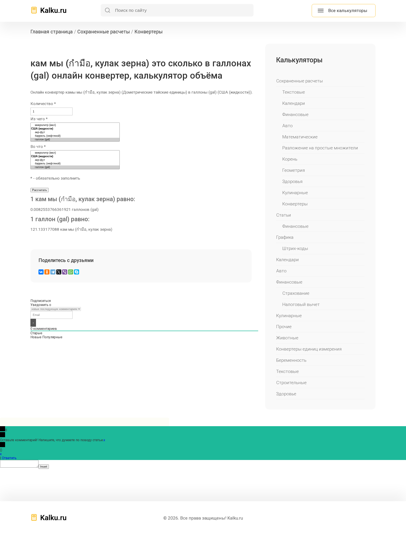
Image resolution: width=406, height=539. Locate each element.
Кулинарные (295, 192)
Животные (287, 337)
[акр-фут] (75, 132)
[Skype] (76, 271)
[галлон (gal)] (75, 139)
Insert (43, 466)
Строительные (291, 382)
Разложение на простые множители (320, 147)
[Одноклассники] (46, 271)
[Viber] (64, 271)
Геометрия (293, 170)
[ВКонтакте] (41, 271)
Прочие (284, 326)
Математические (300, 136)
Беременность (291, 360)
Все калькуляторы (347, 10)
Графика (285, 237)
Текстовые (293, 92)
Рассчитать (39, 190)
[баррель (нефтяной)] (75, 136)
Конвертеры (295, 203)
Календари (293, 103)
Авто (287, 125)
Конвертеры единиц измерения (309, 349)
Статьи (283, 215)
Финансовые (295, 114)
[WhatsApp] (70, 271)
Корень (289, 159)
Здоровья (292, 181)
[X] (58, 271)
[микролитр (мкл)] (75, 125)
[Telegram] (52, 271)
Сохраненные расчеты (299, 80)
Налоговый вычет (301, 304)
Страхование (295, 293)
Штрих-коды (295, 248)
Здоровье (286, 393)
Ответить (9, 458)
